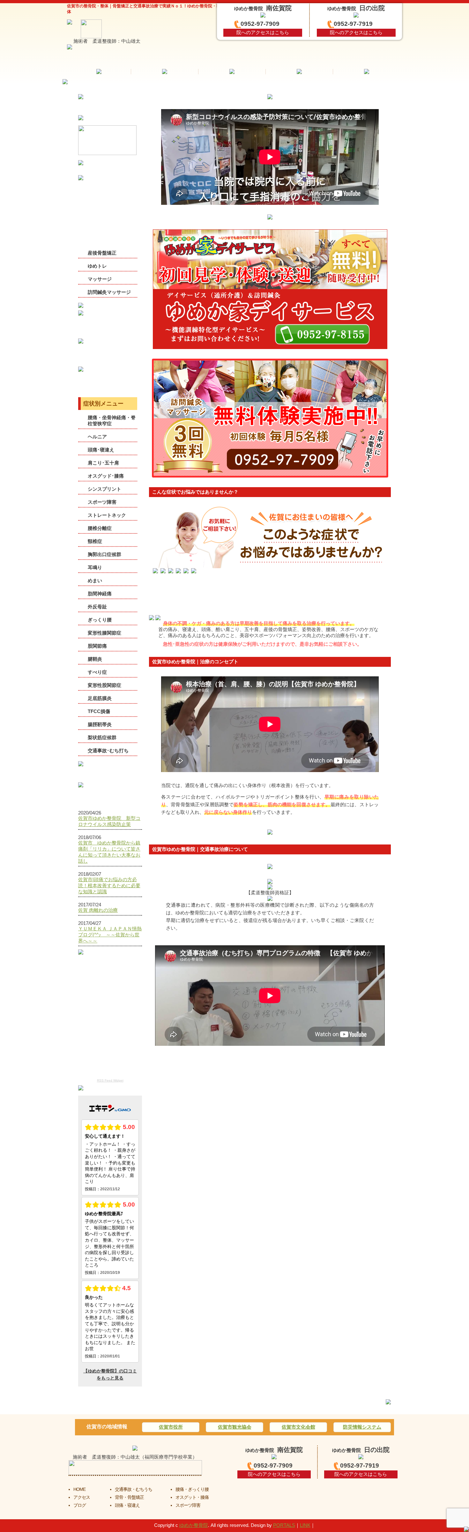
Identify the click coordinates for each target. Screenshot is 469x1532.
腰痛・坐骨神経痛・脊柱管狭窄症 (112, 420)
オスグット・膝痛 (192, 1497)
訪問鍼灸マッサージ (109, 292)
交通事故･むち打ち (108, 750)
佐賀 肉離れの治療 (98, 910)
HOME (79, 1489)
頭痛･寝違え (101, 449)
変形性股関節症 (104, 685)
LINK (305, 1525)
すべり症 (97, 672)
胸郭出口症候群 (104, 554)
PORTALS (284, 1525)
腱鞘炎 (95, 659)
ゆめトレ (97, 266)
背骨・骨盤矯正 (129, 1497)
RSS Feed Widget (110, 1080)
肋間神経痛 (100, 593)
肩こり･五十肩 (103, 462)
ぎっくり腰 (100, 619)
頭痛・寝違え (127, 1505)
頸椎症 (95, 541)
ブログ (79, 1505)
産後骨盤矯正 (102, 253)
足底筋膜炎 (100, 698)
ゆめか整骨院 (193, 1525)
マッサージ (100, 279)
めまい (95, 580)
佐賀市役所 (171, 1427)
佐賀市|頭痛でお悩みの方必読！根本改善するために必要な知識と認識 (109, 885)
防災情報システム (362, 1427)
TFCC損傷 (99, 711)
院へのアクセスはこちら (262, 32)
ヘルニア (97, 436)
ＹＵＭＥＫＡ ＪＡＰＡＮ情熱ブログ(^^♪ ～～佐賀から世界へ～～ (110, 934)
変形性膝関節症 (104, 633)
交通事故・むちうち (133, 1489)
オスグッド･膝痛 (106, 476)
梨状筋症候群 (102, 737)
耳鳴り (95, 567)
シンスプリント (104, 489)
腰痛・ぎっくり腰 (192, 1489)
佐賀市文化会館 (298, 1427)
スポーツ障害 (102, 502)
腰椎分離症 (100, 528)
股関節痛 (97, 646)
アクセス (81, 1497)
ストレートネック (107, 515)
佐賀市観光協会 (234, 1427)
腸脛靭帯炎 (100, 724)
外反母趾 (97, 606)
